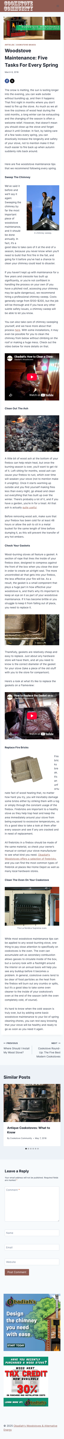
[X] (12, 81)
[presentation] (32, 1103)
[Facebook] (7, 81)
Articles (9, 45)
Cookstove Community (21, 1138)
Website (11, 1261)
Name (9, 1232)
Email (9, 1247)
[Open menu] (57, 6)
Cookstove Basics (26, 45)
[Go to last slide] (9, 1115)
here (17, 330)
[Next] (55, 1115)
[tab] (26, 1148)
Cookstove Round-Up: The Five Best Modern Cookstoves (48, 1050)
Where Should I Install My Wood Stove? (16, 1048)
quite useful (29, 507)
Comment (13, 1189)
